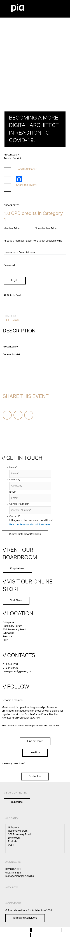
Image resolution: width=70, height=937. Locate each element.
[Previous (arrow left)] (7, 935)
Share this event (26, 185)
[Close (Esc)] (54, 930)
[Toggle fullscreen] (23, 930)
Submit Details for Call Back (25, 534)
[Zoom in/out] (7, 930)
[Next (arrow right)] (23, 935)
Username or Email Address (19, 252)
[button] (52, 6)
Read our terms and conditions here (29, 524)
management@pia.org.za (17, 671)
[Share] (38, 930)
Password (9, 265)
